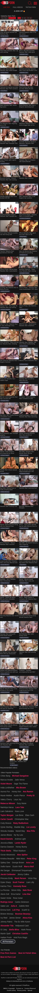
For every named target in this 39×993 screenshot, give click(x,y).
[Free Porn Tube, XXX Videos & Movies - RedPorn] (7, 2)
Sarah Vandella (6, 309)
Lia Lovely (31, 827)
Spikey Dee (5, 862)
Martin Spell (5, 933)
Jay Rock (4, 90)
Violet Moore (6, 783)
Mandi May (20, 831)
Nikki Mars (20, 858)
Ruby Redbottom (20, 823)
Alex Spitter (22, 854)
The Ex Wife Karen (22, 922)
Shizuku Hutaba (7, 831)
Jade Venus (20, 780)
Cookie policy (11, 990)
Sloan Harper (5, 163)
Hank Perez (26, 929)
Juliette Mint (24, 906)
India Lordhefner (7, 787)
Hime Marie (5, 72)
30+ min (29, 18)
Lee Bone (19, 815)
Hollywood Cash (22, 925)
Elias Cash (29, 815)
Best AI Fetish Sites (27, 953)
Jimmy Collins (23, 874)
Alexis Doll (4, 894)
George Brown (18, 862)
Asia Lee (30, 862)
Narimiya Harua (7, 807)
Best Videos (12, 18)
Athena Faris (24, 364)
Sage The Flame (21, 783)
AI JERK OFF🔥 (19, 11)
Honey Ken (16, 791)
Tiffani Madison (19, 851)
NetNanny (30, 981)
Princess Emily (6, 878)
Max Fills (31, 831)
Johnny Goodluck (25, 218)
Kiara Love (19, 811)
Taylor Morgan (6, 815)
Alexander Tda (6, 925)
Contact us (19, 988)
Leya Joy (17, 799)
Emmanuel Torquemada (22, 870)
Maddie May (19, 827)
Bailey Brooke (24, 90)
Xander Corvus (25, 273)
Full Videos (18, 7)
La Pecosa (4, 890)
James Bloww (6, 835)
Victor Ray (32, 878)
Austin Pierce (19, 795)
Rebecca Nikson (7, 803)
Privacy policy (21, 990)
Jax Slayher (24, 145)
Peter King (31, 858)
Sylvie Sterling (6, 827)
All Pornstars (8, 941)
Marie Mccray (24, 382)
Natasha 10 (24, 255)
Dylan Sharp (5, 882)
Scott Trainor (18, 882)
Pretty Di (31, 795)
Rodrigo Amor (6, 902)
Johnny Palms (6, 922)
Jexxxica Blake (6, 843)
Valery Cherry (6, 799)
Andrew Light (20, 839)
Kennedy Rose (19, 886)
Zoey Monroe (24, 36)
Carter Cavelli (6, 819)
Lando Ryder (20, 843)
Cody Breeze (5, 823)
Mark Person (20, 878)
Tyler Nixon (14, 765)
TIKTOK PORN (31, 7)
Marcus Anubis (6, 780)
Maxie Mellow (6, 795)
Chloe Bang (5, 776)
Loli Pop (16, 910)
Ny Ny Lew (18, 835)
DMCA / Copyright (9, 988)
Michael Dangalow (20, 776)
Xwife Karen (5, 866)
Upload (30, 990)
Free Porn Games (8, 953)
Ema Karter (16, 894)
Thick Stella (5, 851)
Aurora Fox (5, 791)
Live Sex (6, 7)
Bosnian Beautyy (22, 914)
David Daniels (6, 839)
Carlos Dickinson (22, 902)
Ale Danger (5, 870)
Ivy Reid (3, 918)
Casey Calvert (5, 437)
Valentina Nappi (25, 473)
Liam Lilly (30, 882)
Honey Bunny (21, 847)
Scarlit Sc (26, 910)
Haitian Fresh (6, 937)
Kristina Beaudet (7, 858)
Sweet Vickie (5, 898)
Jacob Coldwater (8, 874)
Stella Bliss (14, 929)
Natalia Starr (5, 400)
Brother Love (24, 54)
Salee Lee (4, 906)
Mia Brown (21, 787)
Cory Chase (24, 346)
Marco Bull (29, 866)
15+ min (24, 18)
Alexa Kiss (27, 918)
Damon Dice (24, 309)
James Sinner (15, 918)
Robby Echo (5, 327)
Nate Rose (27, 890)
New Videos (4, 18)
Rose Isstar (18, 898)
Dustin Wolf (17, 866)
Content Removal (30, 988)
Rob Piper (23, 236)
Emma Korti (5, 910)
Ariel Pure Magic (20, 937)
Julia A (14, 906)
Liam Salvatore (6, 811)
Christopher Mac (22, 819)
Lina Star (27, 894)
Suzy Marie (21, 803)
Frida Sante (5, 36)
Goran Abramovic (7, 854)
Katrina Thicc (5, 886)
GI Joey (3, 929)
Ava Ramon (28, 791)
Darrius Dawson (7, 847)
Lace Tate (19, 807)
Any (19, 18)
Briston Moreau (6, 914)
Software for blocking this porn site (15, 981)
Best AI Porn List (8, 957)
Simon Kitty (16, 890)
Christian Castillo (20, 933)
